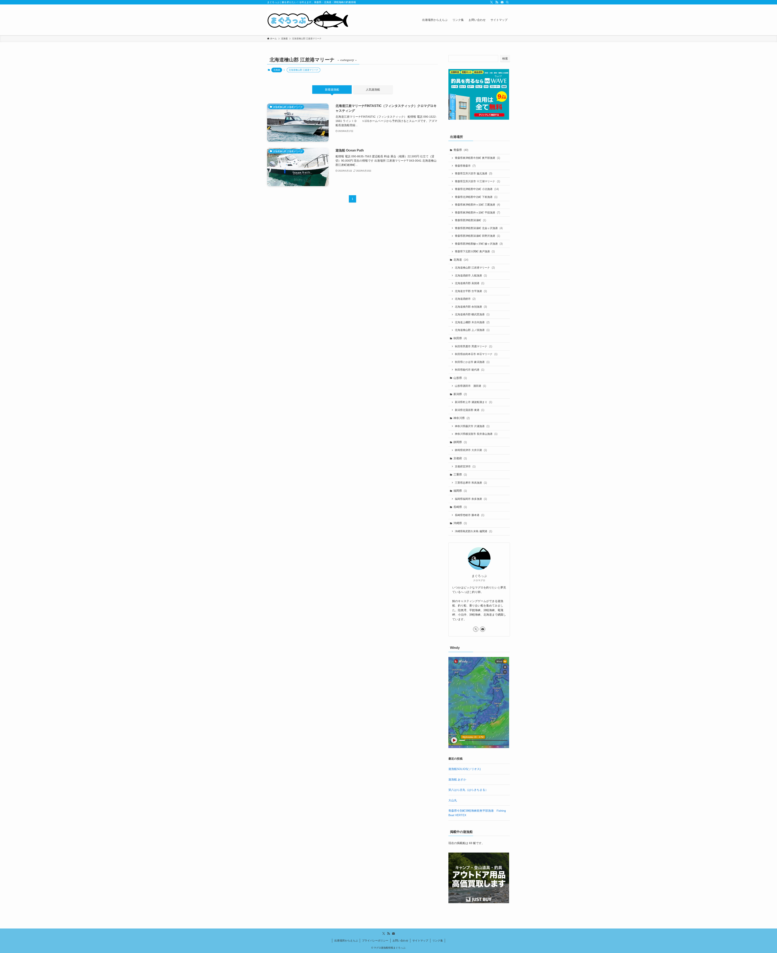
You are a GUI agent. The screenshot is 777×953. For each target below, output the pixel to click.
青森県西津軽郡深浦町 (470, 220)
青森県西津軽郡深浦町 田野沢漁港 (477, 235)
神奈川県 (461, 418)
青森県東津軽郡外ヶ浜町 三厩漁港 (477, 204)
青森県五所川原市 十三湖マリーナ (477, 181)
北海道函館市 (465, 298)
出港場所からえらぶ (346, 940)
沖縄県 (460, 523)
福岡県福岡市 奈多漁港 (471, 498)
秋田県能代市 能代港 (469, 369)
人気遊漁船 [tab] (373, 89)
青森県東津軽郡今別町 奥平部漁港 (477, 157)
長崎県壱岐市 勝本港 (469, 515)
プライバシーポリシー (375, 940)
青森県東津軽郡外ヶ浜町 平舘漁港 (477, 212)
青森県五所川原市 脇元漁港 (473, 173)
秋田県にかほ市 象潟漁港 (472, 362)
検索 (505, 58)
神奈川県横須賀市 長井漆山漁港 (476, 433)
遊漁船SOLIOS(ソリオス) (464, 769)
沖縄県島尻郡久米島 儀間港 (473, 531)
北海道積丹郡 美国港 (469, 283)
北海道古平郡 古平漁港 (471, 291)
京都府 (460, 458)
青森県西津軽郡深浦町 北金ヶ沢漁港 (479, 228)
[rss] (496, 2)
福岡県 (460, 490)
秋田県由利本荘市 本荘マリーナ (476, 354)
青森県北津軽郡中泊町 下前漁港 (476, 196)
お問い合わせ (400, 940)
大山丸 (452, 800)
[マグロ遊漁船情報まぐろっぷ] (307, 20)
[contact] (502, 2)
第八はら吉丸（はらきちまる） (468, 789)
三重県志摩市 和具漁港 (471, 482)
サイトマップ (420, 940)
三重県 (460, 474)
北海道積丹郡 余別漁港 (471, 306)
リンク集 (437, 940)
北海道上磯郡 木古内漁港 (472, 322)
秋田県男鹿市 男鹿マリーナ (473, 346)
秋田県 (460, 338)
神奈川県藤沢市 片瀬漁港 (472, 426)
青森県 (460, 149)
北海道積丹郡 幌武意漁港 (472, 314)
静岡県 (460, 442)
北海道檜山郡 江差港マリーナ (475, 267)
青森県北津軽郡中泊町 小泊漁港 (477, 189)
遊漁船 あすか (457, 779)
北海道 (276, 70)
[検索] (507, 2)
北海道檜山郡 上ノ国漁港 (472, 330)
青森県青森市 (465, 165)
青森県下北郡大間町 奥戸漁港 (475, 251)
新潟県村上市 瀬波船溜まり (473, 402)
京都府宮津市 (465, 466)
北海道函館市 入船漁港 (471, 275)
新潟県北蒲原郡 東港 (469, 409)
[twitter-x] (491, 2)
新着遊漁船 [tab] (332, 89)
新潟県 (460, 394)
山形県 (460, 377)
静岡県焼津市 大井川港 (471, 450)
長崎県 (460, 506)
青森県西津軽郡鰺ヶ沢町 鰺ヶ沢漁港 (479, 243)
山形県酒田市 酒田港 (470, 385)
